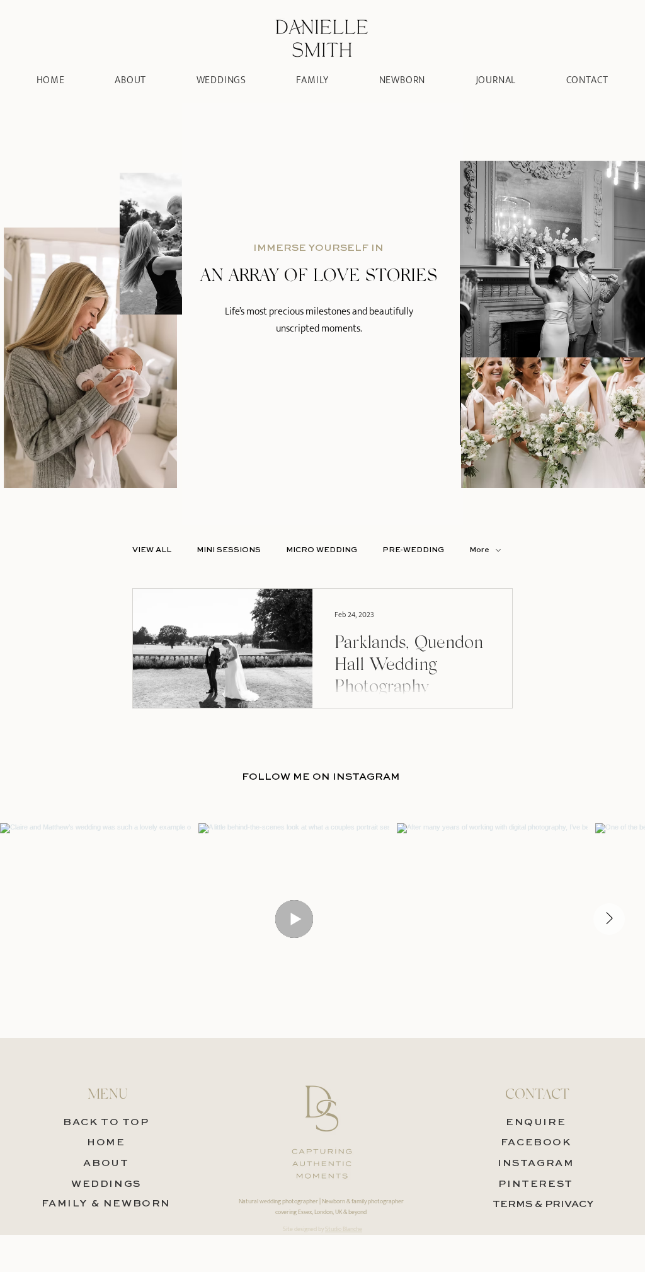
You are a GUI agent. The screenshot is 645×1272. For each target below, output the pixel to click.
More (479, 550)
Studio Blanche (343, 1229)
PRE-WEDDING (413, 550)
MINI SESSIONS (229, 550)
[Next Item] (609, 919)
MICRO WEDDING (321, 550)
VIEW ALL (151, 550)
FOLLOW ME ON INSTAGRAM (321, 777)
